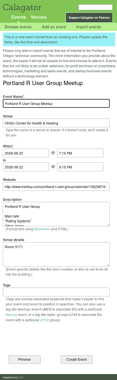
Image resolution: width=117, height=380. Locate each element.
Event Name (13, 96)
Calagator (22, 7)
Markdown (42, 228)
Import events (88, 27)
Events (18, 17)
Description (12, 199)
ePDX (44, 319)
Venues (39, 17)
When (8, 145)
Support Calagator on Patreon (89, 18)
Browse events (18, 27)
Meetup (11, 314)
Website (9, 179)
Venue (8, 116)
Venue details (13, 239)
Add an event (54, 27)
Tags (7, 285)
